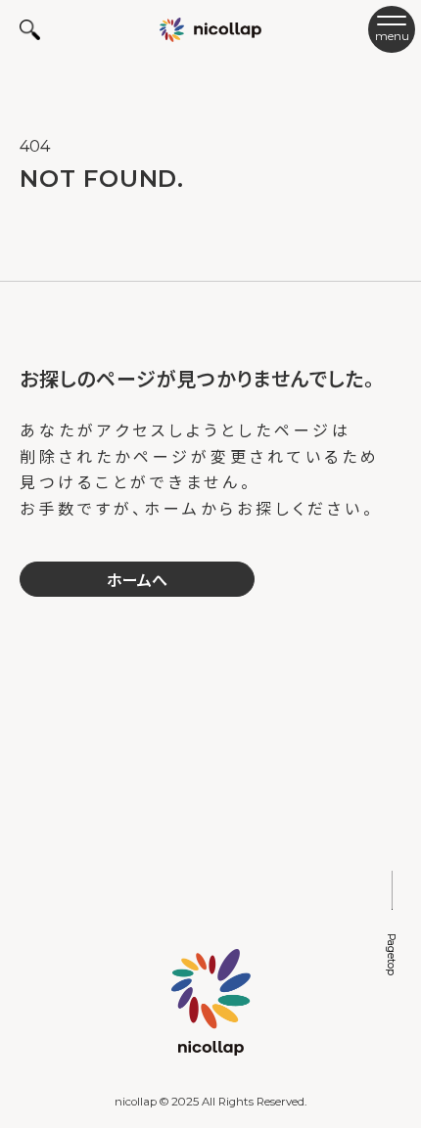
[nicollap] (210, 29)
